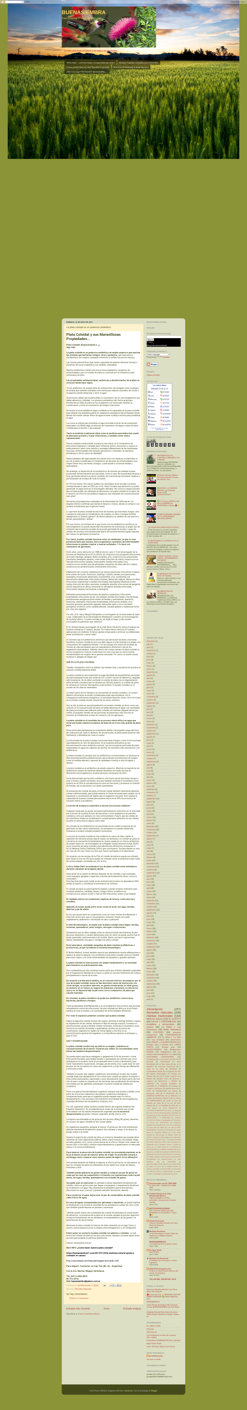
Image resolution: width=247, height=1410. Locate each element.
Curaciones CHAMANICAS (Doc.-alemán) (163, 1340)
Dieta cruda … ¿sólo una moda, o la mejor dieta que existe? (91, 62)
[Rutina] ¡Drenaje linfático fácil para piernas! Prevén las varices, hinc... (167, 477)
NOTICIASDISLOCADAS (159, 1208)
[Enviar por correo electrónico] (110, 1285)
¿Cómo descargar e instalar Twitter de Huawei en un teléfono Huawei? (163, 1235)
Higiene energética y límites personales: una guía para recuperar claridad (162, 1200)
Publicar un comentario (79, 1298)
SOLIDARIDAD (151, 1159)
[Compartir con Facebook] (118, 1285)
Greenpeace (174, 1142)
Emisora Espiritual (175, 1139)
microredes (177, 1169)
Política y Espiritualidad (163, 1120)
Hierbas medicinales (160, 1015)
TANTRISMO (171, 1161)
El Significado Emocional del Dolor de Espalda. (168, 575)
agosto (149, 675)
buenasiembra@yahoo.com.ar (85, 1281)
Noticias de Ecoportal (158, 1258)
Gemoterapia (151, 1059)
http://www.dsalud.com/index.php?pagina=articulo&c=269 (92, 1261)
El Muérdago (177, 1137)
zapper (162, 1127)
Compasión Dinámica (161, 1132)
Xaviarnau (129, 1391)
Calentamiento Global (154, 1071)
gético (151, 1166)
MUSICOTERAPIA (154, 1050)
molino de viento (154, 1171)
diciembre (151, 641)
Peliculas (150, 1329)
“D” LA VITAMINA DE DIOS (165, 1105)
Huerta (174, 1091)
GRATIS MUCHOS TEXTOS (158, 1142)
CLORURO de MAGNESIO (155, 1110)
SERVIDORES (164, 1122)
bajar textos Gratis (154, 1343)
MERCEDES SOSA (153, 1154)
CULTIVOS (158, 1032)
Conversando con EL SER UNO (163, 1183)
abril (148, 678)
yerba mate (152, 1127)
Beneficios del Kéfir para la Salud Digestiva (131, 67)
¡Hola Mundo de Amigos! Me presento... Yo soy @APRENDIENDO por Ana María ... (163, 1307)
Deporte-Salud (170, 1088)
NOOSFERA (166, 1154)
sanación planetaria (169, 1084)
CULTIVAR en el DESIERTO (157, 1086)
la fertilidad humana (171, 1166)
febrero (150, 666)
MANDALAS (175, 1152)
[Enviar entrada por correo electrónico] (104, 1285)
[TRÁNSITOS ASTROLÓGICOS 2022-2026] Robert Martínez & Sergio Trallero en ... (163, 1314)
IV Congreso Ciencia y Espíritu (168, 1144)
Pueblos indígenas (155, 1157)
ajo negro (163, 1164)
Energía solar (168, 1047)
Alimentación (155, 1009)
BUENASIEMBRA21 (157, 1242)
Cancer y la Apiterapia (174, 1110)
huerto (159, 1166)
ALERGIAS (169, 1130)
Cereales (174, 1086)
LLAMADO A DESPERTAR (168, 1149)
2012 (161, 1130)
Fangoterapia (151, 1115)
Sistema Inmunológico (158, 1074)
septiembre (151, 703)
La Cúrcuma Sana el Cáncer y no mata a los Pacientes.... (91, 51)
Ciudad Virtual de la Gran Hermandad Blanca (160, 1195)
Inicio (106, 1308)
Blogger (154, 1391)
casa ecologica (157, 1040)
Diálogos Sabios (173, 1135)
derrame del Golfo (154, 1103)
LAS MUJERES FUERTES (166, 1115)
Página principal (153, 375)
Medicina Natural (154, 1019)
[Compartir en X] (115, 1285)
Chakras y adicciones (154, 1088)
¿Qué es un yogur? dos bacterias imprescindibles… (86, 71)
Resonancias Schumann (171, 1157)
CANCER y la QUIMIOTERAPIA (164, 1042)
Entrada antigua (132, 1308)
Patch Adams (176, 1154)
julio (148, 644)
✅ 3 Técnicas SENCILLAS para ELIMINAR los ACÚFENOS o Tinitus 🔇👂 (168, 503)
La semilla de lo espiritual (160, 1152)
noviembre (151, 650)
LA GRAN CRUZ (160, 1147)
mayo (149, 663)
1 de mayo (170, 1127)
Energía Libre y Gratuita (157, 1045)
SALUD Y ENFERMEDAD (163, 1021)
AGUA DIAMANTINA (170, 1108)
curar (158, 1076)
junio (149, 647)
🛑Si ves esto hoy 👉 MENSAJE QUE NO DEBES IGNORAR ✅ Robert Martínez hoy (163, 1297)
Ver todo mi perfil (153, 1359)
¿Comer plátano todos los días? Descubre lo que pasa (87, 67)
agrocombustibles (152, 1164)
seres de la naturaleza (173, 1125)
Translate (166, 357)
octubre (150, 654)
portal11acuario (156, 1356)
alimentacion (175, 1040)
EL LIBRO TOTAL (154, 1326)
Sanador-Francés (166, 1159)
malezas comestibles (153, 1169)
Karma (149, 1147)
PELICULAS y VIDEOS (167, 1081)
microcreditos (166, 1169)
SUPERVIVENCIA (156, 1101)
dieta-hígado (177, 1164)
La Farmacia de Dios (173, 1071)
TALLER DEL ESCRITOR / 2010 (162, 1279)
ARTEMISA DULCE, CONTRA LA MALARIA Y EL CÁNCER (168, 458)
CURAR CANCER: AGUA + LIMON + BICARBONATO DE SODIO (168, 558)
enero (149, 669)
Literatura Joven (162, 1079)
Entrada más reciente (78, 1308)
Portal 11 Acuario (156, 1221)
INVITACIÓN (154, 1252)
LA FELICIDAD (169, 1093)
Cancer (150, 1027)
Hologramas (150, 1144)
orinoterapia (159, 1125)
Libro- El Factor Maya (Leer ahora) (161, 1347)
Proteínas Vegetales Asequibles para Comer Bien (138, 62)
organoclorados (168, 1171)
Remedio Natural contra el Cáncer (168, 1098)
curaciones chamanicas (166, 1067)
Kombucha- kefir (153, 1093)
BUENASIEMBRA (84, 12)
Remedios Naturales (83, 1289)
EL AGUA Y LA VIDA (171, 1037)
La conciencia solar (166, 1059)
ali (169, 1164)
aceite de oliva (172, 1101)
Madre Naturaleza (172, 1029)
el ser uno (169, 1103)
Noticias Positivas (157, 1231)
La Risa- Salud (164, 1064)
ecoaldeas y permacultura (160, 1024)
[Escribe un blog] (113, 1285)
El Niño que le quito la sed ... (158, 1139)
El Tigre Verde (155, 1250)
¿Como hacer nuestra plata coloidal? (95, 1248)
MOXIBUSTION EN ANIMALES (165, 592)
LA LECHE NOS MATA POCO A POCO (163, 527)
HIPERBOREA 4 (153, 1302)
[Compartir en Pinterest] (120, 1285)
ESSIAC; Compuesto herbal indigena (158, 1137)
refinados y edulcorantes (163, 1174)
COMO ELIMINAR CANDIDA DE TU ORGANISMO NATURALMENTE (168, 516)
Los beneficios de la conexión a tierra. (163, 1244)
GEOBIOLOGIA (161, 1091)
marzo (149, 681)
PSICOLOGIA (165, 1062)
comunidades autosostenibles (160, 1057)
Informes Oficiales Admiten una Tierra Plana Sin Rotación (163, 1224)
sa (174, 1174)
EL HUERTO (175, 1019)
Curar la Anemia (154, 1113)
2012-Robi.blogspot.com (160, 1269)
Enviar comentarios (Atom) (89, 1314)
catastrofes (150, 1084)
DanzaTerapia (160, 1135)
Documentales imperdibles (170, 1113)
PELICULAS (151, 1332)
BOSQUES (173, 1069)
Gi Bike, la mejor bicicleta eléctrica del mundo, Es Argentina (163, 1272)
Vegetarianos (166, 1052)
